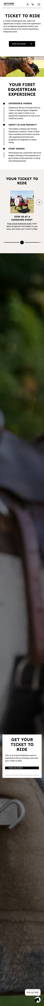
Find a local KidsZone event (19, 223)
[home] (8, 4)
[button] (38, 4)
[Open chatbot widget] (38, 1000)
